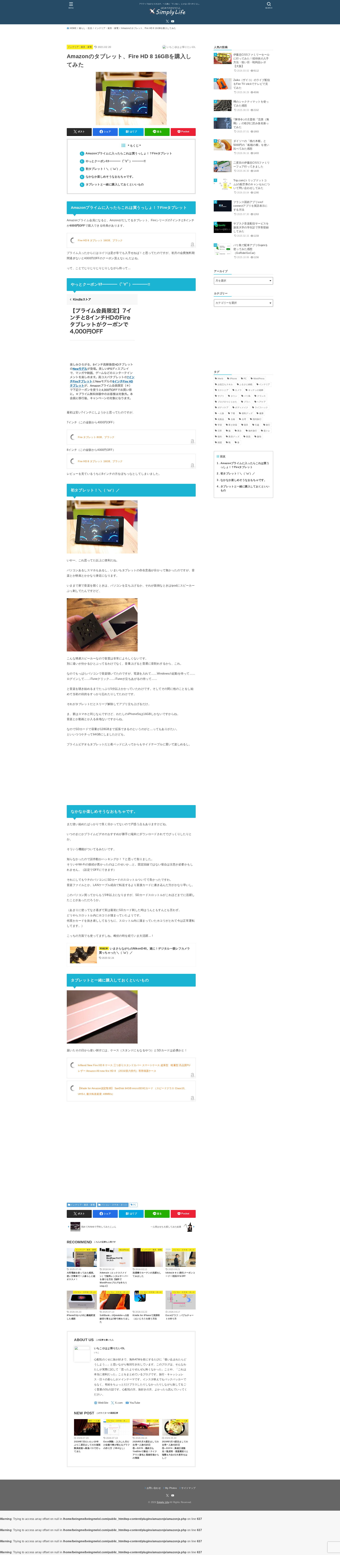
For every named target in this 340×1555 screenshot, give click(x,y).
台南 (233, 419)
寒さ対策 (232, 425)
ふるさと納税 (246, 384)
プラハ (247, 402)
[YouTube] (172, 21)
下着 (233, 413)
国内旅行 (257, 419)
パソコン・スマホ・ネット (114, 1205)
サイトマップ (188, 1488)
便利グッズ (247, 413)
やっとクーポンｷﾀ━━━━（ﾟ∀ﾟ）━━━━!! (113, 161)
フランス (261, 396)
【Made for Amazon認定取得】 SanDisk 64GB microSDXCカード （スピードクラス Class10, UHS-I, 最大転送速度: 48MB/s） (131, 1091)
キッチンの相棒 (256, 390)
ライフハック (261, 407)
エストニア (223, 390)
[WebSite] (101, 1403)
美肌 (248, 436)
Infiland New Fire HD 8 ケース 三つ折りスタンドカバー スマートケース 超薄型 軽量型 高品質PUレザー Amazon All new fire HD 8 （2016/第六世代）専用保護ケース (134, 1068)
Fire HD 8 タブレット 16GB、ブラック (100, 240)
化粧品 (221, 419)
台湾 (244, 419)
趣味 (259, 436)
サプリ (221, 396)
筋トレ (267, 431)
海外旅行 (252, 431)
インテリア (264, 384)
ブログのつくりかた (227, 402)
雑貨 (220, 442)
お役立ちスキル (225, 384)
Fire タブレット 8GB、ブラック (96, 437)
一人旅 (221, 413)
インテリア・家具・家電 (106, 28)
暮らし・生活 (85, 28)
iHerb (220, 378)
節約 (220, 436)
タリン (234, 396)
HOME (73, 28)
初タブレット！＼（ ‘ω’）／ (102, 168)
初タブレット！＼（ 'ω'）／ (236, 473)
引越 (257, 425)
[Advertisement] (131, 1148)
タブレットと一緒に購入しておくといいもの (112, 184)
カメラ (238, 390)
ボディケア (223, 407)
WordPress (259, 378)
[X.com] (167, 21)
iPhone (233, 378)
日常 (220, 431)
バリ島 (247, 396)
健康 (261, 413)
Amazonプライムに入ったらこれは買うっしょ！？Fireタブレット (126, 153)
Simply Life (163, 1502)
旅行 (268, 425)
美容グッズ (233, 436)
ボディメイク (241, 407)
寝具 (246, 425)
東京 (239, 431)
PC (134, 1205)
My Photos (171, 1488)
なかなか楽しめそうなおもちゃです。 (108, 176)
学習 (220, 425)
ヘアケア (261, 402)
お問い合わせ (154, 1488)
